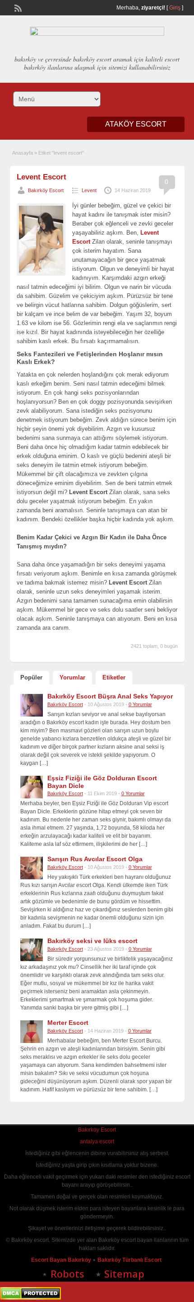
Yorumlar (72, 677)
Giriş (174, 8)
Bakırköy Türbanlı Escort (130, 1260)
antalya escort (97, 1141)
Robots (67, 1273)
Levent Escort (41, 177)
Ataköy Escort (135, 124)
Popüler (31, 677)
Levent (89, 190)
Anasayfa (22, 153)
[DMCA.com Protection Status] (30, 1298)
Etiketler (113, 677)
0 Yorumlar (140, 704)
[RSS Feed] (17, 7)
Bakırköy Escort (46, 190)
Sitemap (124, 1273)
